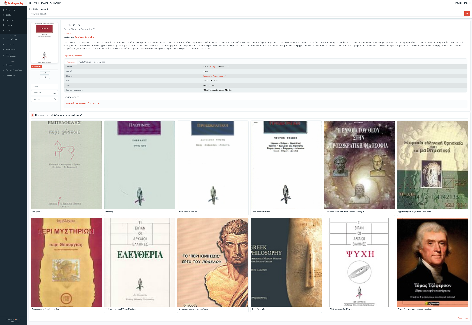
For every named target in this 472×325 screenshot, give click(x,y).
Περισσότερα (463, 318)
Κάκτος (212, 66)
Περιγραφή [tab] (71, 62)
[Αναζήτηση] (467, 13)
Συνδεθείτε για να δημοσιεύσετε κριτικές (82, 103)
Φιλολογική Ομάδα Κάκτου (86, 37)
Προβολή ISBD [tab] (99, 62)
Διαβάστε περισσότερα (73, 56)
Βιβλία (35, 9)
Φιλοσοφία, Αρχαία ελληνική (214, 76)
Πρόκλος (67, 33)
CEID (19, 319)
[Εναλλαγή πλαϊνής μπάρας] (30, 3)
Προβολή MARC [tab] (85, 62)
